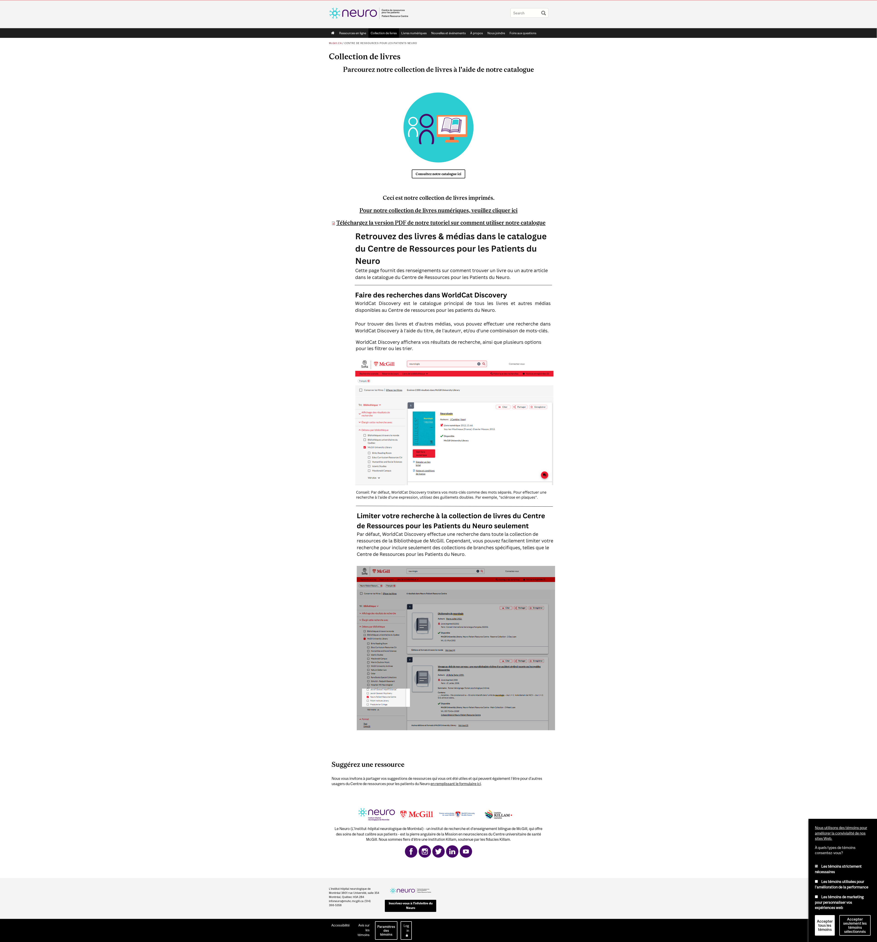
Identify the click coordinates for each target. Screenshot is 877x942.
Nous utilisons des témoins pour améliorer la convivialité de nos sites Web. (841, 833)
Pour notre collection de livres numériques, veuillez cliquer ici (438, 210)
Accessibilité (340, 925)
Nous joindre (496, 33)
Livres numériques (414, 33)
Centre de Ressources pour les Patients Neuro (380, 43)
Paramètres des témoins (386, 930)
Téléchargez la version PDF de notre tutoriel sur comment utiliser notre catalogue (441, 222)
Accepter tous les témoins (825, 925)
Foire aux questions (523, 33)
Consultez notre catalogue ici (438, 174)
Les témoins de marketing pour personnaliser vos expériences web (839, 902)
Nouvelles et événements (448, 33)
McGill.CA (335, 43)
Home (333, 33)
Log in (406, 928)
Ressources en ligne (352, 33)
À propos (476, 33)
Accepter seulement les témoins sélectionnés (855, 925)
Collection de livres (384, 33)
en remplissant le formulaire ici (456, 784)
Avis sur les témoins (364, 930)
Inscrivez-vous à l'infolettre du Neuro (411, 905)
